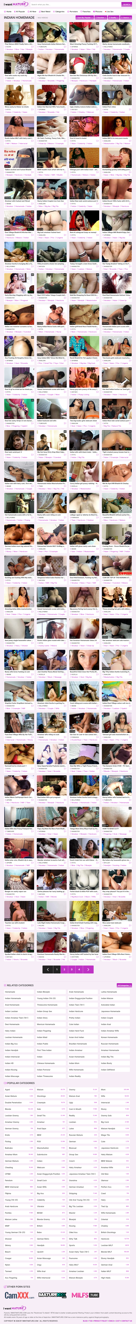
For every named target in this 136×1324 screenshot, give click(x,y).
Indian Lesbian (11, 1011)
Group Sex (83, 1154)
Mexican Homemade (46, 1024)
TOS (90, 1321)
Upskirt (24, 426)
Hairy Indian (10, 1031)
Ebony (9, 551)
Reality (83, 1115)
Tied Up (115, 1206)
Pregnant (24, 300)
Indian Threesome (45, 1076)
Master (83, 1213)
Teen (121, 269)
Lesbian (81, 269)
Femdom (19, 1180)
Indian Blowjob (43, 992)
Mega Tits (115, 1135)
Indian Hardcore (76, 1011)
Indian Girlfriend (108, 1070)
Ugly (83, 1102)
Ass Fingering (19, 1278)
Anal (40, 238)
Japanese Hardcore (115, 1148)
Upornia (74, 47)
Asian (83, 49)
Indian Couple (107, 1018)
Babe (83, 583)
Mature (14, 143)
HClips (41, 925)
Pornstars (73, 11)
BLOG (85, 1321)
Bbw (17, 49)
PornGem (75, 517)
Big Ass (119, 175)
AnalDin (107, 141)
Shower (25, 646)
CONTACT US (126, 1321)
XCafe (8, 47)
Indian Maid (42, 1037)
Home (8, 11)
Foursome (83, 1258)
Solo (73, 551)
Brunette (51, 81)
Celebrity (17, 112)
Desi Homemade (12, 1024)
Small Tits (48, 363)
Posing (27, 520)
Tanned (19, 1271)
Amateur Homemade (110, 1050)
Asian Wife (51, 1187)
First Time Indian (44, 1050)
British (51, 1226)
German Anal (115, 1265)
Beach (19, 1252)
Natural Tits (116, 426)
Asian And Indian (76, 1037)
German (83, 1141)
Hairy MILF (83, 1265)
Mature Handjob (115, 1128)
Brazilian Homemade (78, 1044)
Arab (115, 834)
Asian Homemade (76, 1057)
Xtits (8, 109)
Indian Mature (107, 998)
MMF (19, 1226)
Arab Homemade (76, 992)
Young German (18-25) (19, 1232)
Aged (19, 1089)
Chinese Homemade (46, 1063)
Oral (61, 363)
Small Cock (51, 1180)
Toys (56, 363)
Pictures (98, 11)
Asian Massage (51, 1258)
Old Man (115, 1174)
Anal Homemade (12, 1005)
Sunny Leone (44, 646)
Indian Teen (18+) (76, 1005)
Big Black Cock (77, 897)
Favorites (86, 11)
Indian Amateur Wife (110, 1031)
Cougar (19, 1258)
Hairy (18, 646)
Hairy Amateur (83, 1167)
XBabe (8, 204)
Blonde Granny (51, 1219)
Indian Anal (106, 1024)
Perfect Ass (115, 1187)
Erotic (19, 1135)
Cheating (19, 1167)
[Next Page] (88, 969)
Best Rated (45, 11)
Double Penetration (19, 1102)
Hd (94, 49)
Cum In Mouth (83, 1109)
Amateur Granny (19, 1122)
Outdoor (91, 520)
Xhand (9, 737)
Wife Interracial (51, 1278)
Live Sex (109, 11)
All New (32, 11)
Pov (52, 238)
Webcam (90, 112)
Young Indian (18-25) (46, 998)
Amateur (10, 49)
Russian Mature (83, 1135)
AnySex (74, 109)
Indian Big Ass (11, 1044)
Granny (83, 1089)
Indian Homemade (13, 998)
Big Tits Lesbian (83, 1206)
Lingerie (60, 238)
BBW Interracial (19, 1187)
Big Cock (91, 363)
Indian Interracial (12, 1057)
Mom (29, 269)
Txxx (41, 486)
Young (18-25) (19, 1200)
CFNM (19, 1174)
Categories (59, 11)
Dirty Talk (83, 1239)
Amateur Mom (19, 1154)
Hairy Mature (115, 1154)
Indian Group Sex (44, 1011)
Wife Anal (51, 1271)
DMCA (111, 1321)
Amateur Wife (115, 1167)
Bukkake (19, 1148)
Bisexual (83, 1148)
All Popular (20, 11)
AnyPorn (75, 957)
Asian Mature (19, 1096)
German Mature (19, 1161)
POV (51, 1141)
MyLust (107, 863)
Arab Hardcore (19, 1206)
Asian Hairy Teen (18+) (83, 1252)
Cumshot (27, 332)
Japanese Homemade (110, 1011)
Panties (19, 1213)
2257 (118, 1321)
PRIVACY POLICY (100, 1321)
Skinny (19, 1245)
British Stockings (115, 1232)
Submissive (51, 1154)
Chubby (82, 112)
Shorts (16, 959)
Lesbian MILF (115, 1245)
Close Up (42, 143)
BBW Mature (115, 1161)
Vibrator (51, 1206)
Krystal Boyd (76, 740)
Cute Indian (74, 1024)
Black (50, 677)
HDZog (41, 957)
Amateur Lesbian (83, 1271)
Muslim (60, 175)
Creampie (60, 143)
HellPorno (108, 47)
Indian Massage (12, 1076)
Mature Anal (83, 1096)
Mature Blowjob (83, 1278)
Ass (22, 49)
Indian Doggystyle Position (80, 998)
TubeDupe (43, 47)
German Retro (51, 1239)
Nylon (19, 1265)
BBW (51, 1135)
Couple (127, 49)
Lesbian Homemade (13, 1037)
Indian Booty (106, 1063)
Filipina (19, 1193)
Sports (83, 1245)
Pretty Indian (74, 1018)
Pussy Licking (84, 395)
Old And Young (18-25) (83, 1200)
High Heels (115, 1278)
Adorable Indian (108, 1005)
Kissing (83, 1226)
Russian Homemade (109, 1044)
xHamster (75, 78)
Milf (8, 143)
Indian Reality (75, 1076)
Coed (115, 1193)
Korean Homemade (109, 1037)
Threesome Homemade (47, 1005)
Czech (83, 1161)
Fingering (60, 81)
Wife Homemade (76, 1070)
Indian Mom (74, 1063)
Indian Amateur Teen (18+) (16, 1018)
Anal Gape (51, 1128)
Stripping (83, 1193)
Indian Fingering (44, 1031)
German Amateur (83, 1187)
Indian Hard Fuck (76, 1031)
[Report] (32, 47)
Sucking (116, 865)
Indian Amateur (75, 1050)
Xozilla (74, 486)
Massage (58, 677)
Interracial (23, 143)
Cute (115, 1141)
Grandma (83, 1180)
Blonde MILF (115, 1252)
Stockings (51, 1096)
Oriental (115, 1219)
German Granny (19, 1128)
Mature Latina (19, 1219)
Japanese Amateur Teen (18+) (83, 1174)
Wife (57, 708)
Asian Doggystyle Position (51, 1174)
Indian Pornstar (43, 1070)
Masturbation (109, 143)
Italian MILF (115, 1271)
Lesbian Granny (19, 1115)
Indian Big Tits (107, 1057)
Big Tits (119, 143)
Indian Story (42, 1018)
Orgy (51, 1265)
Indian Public (42, 1044)
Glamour (115, 1180)
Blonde (107, 771)
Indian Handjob (11, 1050)
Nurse (59, 332)
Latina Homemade (109, 992)
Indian (41, 49)
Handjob (93, 81)
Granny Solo (115, 1115)
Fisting (19, 1141)
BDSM (51, 1213)
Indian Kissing (11, 1070)
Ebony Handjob (115, 1258)
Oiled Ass (83, 1232)
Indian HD (9, 1063)
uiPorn (9, 800)
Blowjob (29, 49)
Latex (83, 1128)
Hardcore (84, 81)
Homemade (59, 49)
